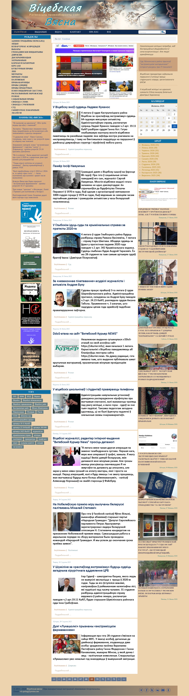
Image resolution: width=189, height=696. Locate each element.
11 (147, 122)
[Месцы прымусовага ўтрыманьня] (31, 356)
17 (141, 126)
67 (81, 679)
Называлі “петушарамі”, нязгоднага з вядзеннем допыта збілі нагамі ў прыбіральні (157, 418)
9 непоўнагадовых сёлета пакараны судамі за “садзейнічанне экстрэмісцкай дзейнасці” (157, 249)
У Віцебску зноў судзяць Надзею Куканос (81, 107)
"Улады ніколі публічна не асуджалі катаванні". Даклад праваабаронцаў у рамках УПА (28, 165)
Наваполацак (18, 412)
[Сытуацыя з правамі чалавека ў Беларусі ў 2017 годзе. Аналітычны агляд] (31, 336)
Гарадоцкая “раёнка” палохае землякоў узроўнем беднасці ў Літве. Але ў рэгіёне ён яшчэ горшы (157, 212)
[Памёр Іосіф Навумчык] (67, 180)
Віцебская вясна (34, 689)
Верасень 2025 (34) (151, 175)
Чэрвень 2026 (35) (150, 151)
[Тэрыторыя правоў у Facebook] (31, 212)
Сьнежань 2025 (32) (151, 167)
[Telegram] (141, 690)
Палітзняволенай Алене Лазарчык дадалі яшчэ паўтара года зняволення (30, 196)
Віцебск (16, 400)
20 (158, 126)
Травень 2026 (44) (150, 153)
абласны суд (26, 416)
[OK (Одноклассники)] (168, 690)
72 (108, 679)
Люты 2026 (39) (149, 162)
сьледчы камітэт (27, 443)
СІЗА (15, 416)
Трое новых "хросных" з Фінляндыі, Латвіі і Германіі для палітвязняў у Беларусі (31, 190)
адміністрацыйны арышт (23, 420)
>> (124, 679)
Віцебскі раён (40, 404)
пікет (15, 443)
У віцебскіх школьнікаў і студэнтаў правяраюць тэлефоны (93, 389)
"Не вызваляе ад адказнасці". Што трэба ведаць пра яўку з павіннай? (29, 124)
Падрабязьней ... (63, 154)
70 (97, 679)
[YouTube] (162, 690)
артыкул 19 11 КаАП (21, 424)
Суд (69, 264)
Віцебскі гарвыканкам (22, 404)
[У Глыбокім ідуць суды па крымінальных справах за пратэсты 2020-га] (67, 243)
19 (152, 126)
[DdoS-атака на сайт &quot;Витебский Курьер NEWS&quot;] (67, 348)
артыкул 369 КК (40, 427)
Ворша (37, 396)
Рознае (71, 208)
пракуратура (30, 439)
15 (169, 122)
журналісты (38, 431)
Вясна (60, 21)
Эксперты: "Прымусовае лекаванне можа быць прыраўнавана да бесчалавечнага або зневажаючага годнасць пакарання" (30, 131)
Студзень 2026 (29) (150, 164)
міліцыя (37, 435)
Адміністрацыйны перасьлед (80, 149)
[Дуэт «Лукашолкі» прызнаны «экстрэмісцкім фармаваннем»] (67, 644)
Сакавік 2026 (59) (150, 159)
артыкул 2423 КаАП (21, 431)
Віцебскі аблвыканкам (32, 400)
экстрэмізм (17, 447)
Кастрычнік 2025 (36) (151, 173)
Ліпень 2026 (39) (149, 148)
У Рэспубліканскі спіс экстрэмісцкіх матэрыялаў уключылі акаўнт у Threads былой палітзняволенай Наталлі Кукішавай (157, 459)
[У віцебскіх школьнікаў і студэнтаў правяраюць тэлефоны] (67, 403)
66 (75, 679)
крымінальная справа (22, 435)
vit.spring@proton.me (29, 691)
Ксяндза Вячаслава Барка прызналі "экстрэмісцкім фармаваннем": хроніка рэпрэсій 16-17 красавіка (29, 183)
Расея (40, 412)
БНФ (22, 396)
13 (158, 122)
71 (103, 679)
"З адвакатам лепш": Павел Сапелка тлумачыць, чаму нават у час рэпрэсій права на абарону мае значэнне (31, 139)
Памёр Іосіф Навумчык (69, 166)
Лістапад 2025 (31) (150, 170)
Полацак (30, 412)
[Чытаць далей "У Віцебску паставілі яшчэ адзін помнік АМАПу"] (157, 272)
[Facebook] (146, 690)
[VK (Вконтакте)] (157, 690)
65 (69, 679)
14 (163, 122)
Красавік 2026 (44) (150, 156)
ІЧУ (14, 396)
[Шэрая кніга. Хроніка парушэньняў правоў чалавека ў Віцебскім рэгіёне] (31, 238)
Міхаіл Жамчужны (40, 408)
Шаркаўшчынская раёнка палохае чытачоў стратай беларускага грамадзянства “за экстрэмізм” (156, 502)
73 (114, 679)
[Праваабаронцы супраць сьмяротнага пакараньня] (31, 315)
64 (64, 679)
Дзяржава (72, 666)
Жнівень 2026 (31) (150, 145)
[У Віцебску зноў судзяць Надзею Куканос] (67, 122)
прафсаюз (43, 439)
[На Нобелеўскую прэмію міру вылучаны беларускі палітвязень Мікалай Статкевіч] (67, 522)
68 (86, 679)
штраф (40, 443)
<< (54, 679)
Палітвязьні (73, 550)
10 (141, 122)
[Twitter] (152, 690)
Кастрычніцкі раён (21, 408)
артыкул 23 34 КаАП (21, 427)
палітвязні (17, 439)
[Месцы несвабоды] (31, 268)
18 (147, 126)
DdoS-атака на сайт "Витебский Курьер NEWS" (85, 333)
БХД (29, 396)
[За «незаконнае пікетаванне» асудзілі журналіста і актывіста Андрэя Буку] (67, 298)
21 (163, 126)
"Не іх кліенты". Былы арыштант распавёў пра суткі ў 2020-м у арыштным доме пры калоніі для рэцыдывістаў (30, 157)
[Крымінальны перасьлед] (31, 378)
